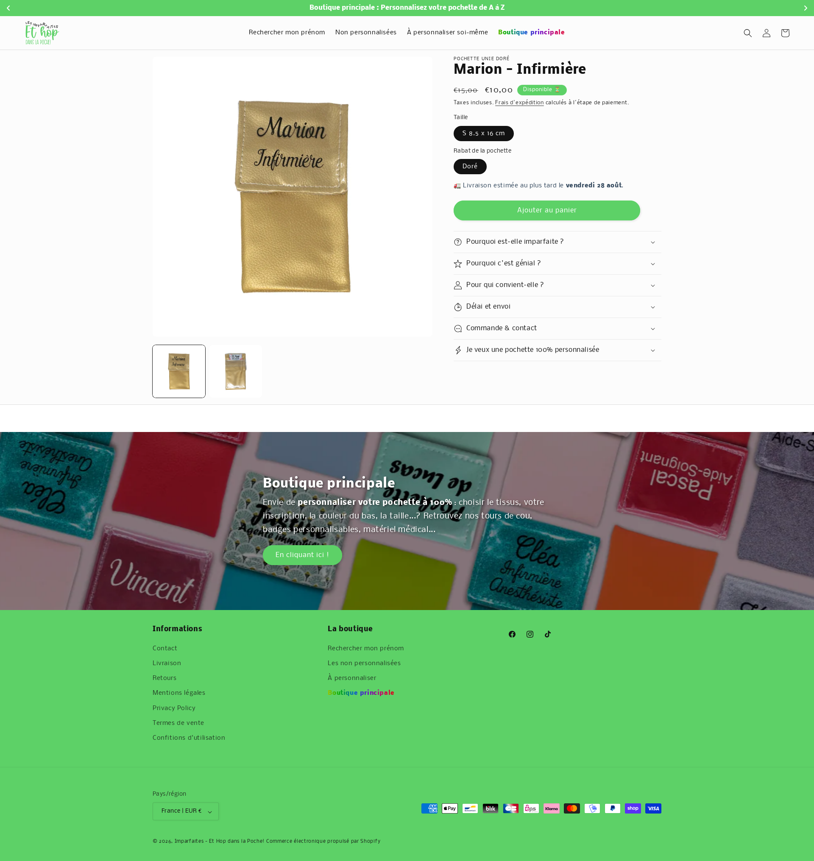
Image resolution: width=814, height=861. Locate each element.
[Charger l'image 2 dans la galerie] (235, 371)
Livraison (167, 663)
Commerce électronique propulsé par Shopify (323, 841)
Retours (164, 678)
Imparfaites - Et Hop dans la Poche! (220, 841)
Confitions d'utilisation (189, 738)
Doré (470, 166)
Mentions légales (179, 693)
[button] (748, 33)
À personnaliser (352, 678)
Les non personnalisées (364, 663)
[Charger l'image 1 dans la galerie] (179, 371)
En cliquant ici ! (302, 555)
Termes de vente (178, 723)
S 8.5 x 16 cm (484, 133)
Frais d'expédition (519, 103)
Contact (165, 648)
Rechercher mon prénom (366, 648)
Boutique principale (361, 693)
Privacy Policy (174, 708)
